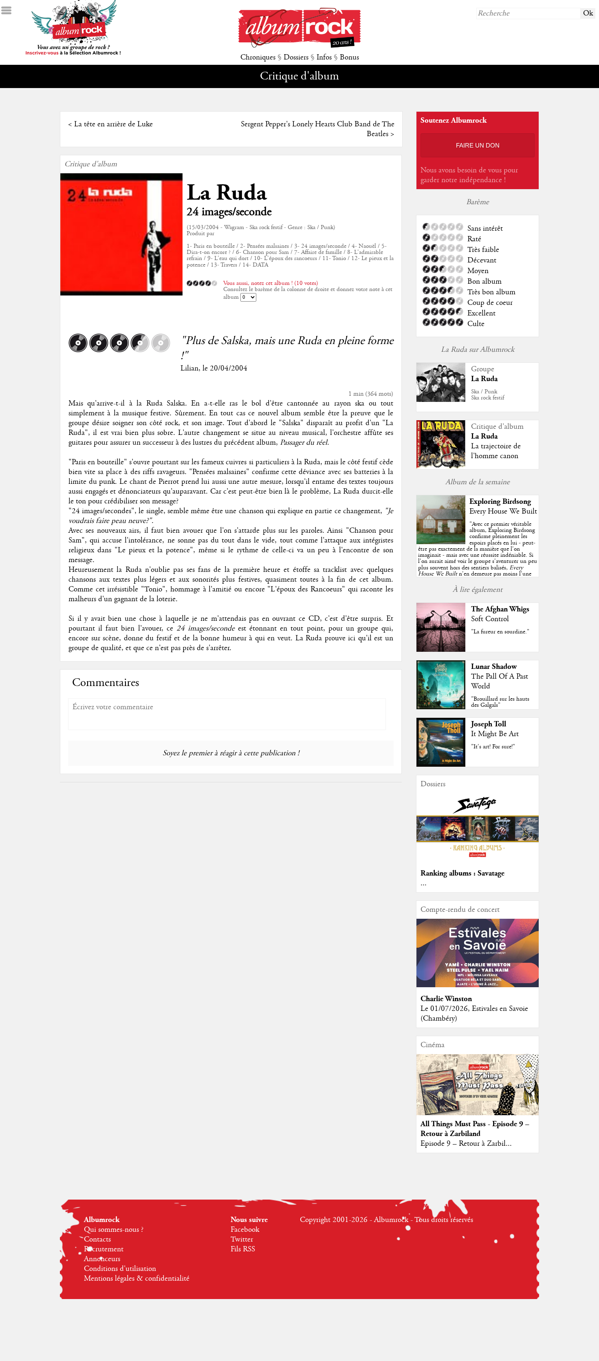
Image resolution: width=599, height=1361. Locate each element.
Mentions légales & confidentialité (136, 1279)
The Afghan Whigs (500, 609)
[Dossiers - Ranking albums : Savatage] (477, 860)
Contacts (97, 1239)
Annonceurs (102, 1259)
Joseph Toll (488, 724)
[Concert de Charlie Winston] (477, 985)
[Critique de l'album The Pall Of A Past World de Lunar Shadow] (440, 707)
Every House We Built (503, 511)
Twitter (242, 1239)
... (424, 883)
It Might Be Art (495, 734)
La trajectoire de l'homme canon (496, 451)
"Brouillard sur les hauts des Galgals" (500, 702)
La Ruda (226, 193)
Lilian (189, 368)
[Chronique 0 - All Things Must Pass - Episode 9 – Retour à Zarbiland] (477, 1091)
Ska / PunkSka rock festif (487, 395)
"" (477, 558)
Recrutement (103, 1249)
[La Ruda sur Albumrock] (440, 400)
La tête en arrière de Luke (113, 124)
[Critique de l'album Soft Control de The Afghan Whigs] (440, 650)
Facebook (245, 1230)
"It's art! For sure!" (493, 747)
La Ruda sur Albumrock (477, 350)
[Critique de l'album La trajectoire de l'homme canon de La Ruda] (440, 467)
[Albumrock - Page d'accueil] (299, 46)
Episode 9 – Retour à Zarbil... (466, 1144)
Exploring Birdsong (500, 501)
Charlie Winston (446, 999)
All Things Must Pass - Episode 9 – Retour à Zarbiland (475, 1128)
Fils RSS (243, 1249)
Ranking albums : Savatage (462, 873)
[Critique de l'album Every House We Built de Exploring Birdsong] (440, 542)
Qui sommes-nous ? (113, 1230)
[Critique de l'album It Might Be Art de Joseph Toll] (440, 765)
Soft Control (490, 619)
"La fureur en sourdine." (500, 632)
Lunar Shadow (494, 666)
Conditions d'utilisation (120, 1269)
